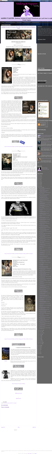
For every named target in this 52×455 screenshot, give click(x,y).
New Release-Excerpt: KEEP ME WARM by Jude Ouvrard (45, 277)
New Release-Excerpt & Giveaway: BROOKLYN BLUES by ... (44, 310)
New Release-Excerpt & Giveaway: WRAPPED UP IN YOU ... (44, 320)
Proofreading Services (27, 22)
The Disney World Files (35, 22)
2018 (39, 183)
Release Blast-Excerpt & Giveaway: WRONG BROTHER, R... (44, 302)
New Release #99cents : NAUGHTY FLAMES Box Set (44, 308)
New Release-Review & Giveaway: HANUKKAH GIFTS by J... (44, 222)
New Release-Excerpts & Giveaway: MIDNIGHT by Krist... (44, 211)
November (41, 330)
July (40, 335)
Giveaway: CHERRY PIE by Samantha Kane (44, 215)
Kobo (27, 146)
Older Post (34, 427)
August (40, 334)
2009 (39, 353)
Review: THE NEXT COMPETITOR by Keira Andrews (44, 207)
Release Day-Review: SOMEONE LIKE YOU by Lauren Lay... (44, 289)
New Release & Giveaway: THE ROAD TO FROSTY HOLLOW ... (45, 238)
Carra (41, 123)
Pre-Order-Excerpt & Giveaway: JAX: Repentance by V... (44, 189)
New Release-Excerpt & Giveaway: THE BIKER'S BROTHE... (45, 203)
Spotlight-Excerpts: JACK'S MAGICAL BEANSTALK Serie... (44, 271)
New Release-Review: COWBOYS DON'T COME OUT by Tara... (45, 279)
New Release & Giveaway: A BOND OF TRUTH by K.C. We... (44, 240)
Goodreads (31, 146)
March (40, 341)
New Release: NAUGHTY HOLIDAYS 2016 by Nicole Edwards (45, 324)
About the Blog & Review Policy (10, 22)
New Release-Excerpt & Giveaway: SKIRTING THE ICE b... (44, 275)
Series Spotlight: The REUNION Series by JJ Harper (44, 263)
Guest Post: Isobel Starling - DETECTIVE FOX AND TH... (45, 281)
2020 (39, 180)
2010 (39, 352)
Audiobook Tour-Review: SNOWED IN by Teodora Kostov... (45, 297)
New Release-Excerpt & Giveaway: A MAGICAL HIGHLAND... (44, 273)
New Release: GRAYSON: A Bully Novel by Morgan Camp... (44, 293)
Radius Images (29, 453)
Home (3, 22)
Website (24, 383)
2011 (39, 350)
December (41, 187)
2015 (39, 345)
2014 (39, 346)
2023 (39, 176)
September (41, 333)
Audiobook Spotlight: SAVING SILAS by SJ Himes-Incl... (44, 254)
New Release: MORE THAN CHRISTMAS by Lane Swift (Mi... (45, 234)
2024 (39, 175)
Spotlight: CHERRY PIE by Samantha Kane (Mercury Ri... (44, 236)
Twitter (13, 383)
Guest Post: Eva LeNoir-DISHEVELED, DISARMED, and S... (44, 244)
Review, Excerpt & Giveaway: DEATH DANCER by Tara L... (44, 322)
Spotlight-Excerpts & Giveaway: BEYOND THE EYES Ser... (44, 191)
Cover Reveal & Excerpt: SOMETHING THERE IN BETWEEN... (44, 312)
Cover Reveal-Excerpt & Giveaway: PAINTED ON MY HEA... (44, 287)
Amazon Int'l (10, 146)
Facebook (16, 383)
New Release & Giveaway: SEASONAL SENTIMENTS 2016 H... (44, 228)
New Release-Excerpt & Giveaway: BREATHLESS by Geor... (44, 213)
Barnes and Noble (15, 146)
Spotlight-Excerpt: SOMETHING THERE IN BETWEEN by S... (44, 205)
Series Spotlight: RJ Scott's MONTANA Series (45, 248)
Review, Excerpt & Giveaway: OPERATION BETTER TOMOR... (44, 226)
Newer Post (3, 427)
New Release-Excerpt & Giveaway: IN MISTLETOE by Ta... (44, 318)
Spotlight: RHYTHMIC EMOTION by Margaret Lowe (44, 224)
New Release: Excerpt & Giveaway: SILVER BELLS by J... (44, 261)
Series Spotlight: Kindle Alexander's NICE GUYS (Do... (44, 242)
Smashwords (21, 146)
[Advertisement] (49, 368)
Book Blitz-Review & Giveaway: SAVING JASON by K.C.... (45, 283)
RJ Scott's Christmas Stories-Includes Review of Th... (44, 304)
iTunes (25, 146)
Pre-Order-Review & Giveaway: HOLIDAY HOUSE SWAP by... (45, 250)
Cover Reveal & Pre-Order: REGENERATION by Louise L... (43, 197)
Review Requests (19, 22)
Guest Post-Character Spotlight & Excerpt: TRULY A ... (44, 316)
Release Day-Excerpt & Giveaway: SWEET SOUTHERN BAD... (44, 295)
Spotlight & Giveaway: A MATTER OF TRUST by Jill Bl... (44, 326)
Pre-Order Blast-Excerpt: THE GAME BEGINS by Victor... (44, 220)
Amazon (5, 146)
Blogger (35, 453)
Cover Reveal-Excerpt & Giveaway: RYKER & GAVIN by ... (44, 218)
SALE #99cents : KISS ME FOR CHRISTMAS (43, 265)
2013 (39, 348)
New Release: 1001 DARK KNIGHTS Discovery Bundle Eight (44, 230)
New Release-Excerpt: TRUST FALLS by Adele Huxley (45, 299)
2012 (39, 349)
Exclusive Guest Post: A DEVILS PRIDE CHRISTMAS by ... (44, 252)
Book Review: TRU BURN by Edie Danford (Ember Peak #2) (44, 199)
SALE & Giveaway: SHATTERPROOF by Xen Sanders (44, 314)
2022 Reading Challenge (43, 122)
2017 (39, 184)
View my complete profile (45, 169)
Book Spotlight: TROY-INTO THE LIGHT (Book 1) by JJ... (44, 246)
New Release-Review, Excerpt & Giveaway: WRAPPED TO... (43, 291)
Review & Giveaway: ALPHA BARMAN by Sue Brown (45, 259)
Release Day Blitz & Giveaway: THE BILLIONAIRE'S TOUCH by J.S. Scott (46, 147)
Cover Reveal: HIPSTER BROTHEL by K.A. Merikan (45, 209)
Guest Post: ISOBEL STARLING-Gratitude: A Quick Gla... (43, 256)
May (40, 338)
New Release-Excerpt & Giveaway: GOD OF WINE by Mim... (45, 269)
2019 (39, 182)
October (40, 331)
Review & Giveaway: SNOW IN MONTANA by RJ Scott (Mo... (43, 267)
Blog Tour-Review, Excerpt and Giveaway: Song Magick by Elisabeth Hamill (46, 153)
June (40, 337)
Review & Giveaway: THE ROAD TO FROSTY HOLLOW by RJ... (44, 195)
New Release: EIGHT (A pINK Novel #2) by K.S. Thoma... (44, 193)
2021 (39, 179)
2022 (39, 178)
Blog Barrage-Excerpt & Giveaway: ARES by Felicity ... (45, 306)
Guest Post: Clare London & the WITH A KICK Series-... (45, 232)
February (40, 342)
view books (46, 126)
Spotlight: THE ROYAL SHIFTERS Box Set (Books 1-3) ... (45, 201)
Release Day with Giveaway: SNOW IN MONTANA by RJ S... (45, 285)
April (40, 339)
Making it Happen (44, 168)
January (40, 343)
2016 (39, 186)
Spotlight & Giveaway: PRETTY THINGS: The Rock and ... (44, 328)
